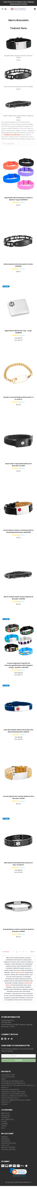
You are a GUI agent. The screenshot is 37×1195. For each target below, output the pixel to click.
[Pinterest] (12, 1039)
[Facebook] (2, 1039)
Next (32, 951)
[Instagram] (5, 1039)
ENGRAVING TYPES (8, 1075)
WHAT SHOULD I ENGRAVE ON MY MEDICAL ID (18, 1085)
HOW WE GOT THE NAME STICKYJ (13, 1094)
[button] (18, 15)
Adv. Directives (7, 1119)
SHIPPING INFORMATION (10, 1089)
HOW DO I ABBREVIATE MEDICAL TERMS (15, 1100)
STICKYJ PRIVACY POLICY (10, 1098)
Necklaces (5, 1115)
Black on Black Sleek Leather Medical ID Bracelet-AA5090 (18, 598)
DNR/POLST (5, 1117)
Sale (3, 1128)
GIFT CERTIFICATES (8, 1077)
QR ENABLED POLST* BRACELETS (13, 1083)
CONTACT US (5, 1102)
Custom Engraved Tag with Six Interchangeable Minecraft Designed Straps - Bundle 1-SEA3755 (18, 665)
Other (3, 1126)
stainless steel (19, 972)
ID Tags (4, 1121)
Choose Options (19, 174)
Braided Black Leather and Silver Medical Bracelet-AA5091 (18, 930)
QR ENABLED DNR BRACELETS (12, 1081)
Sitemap (4, 1104)
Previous (6, 951)
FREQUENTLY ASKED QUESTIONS (13, 1092)
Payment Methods (8, 1143)
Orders (4, 1137)
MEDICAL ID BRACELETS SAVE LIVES (14, 1096)
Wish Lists (5, 1145)
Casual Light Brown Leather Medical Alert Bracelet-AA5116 (18, 797)
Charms (4, 1124)
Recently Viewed (8, 1147)
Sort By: (4, 143)
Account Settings (8, 1149)
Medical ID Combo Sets (12, 135)
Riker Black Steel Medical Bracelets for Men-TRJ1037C (18, 864)
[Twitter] (8, 1039)
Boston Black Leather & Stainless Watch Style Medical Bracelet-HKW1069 (18, 531)
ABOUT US (5, 1087)
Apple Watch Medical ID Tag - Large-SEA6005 (18, 332)
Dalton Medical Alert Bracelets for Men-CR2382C (18, 86)
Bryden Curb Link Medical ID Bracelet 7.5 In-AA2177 (18, 398)
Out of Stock (19, 573)
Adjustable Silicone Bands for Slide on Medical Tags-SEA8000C (18, 199)
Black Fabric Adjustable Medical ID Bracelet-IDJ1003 (18, 465)
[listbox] (13, 143)
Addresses (5, 1141)
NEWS (3, 1079)
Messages (5, 1139)
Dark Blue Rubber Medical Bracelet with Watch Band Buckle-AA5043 (18, 731)
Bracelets (5, 1113)
